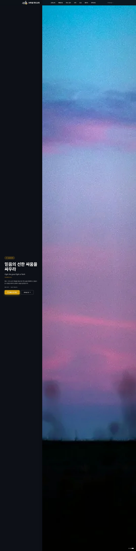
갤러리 (86, 3)
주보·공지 (68, 3)
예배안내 (60, 3)
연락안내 (93, 3)
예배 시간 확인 (13, 292)
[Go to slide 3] (133, 548)
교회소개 (53, 3)
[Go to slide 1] (130, 548)
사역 (75, 3)
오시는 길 (26, 292)
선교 (80, 3)
